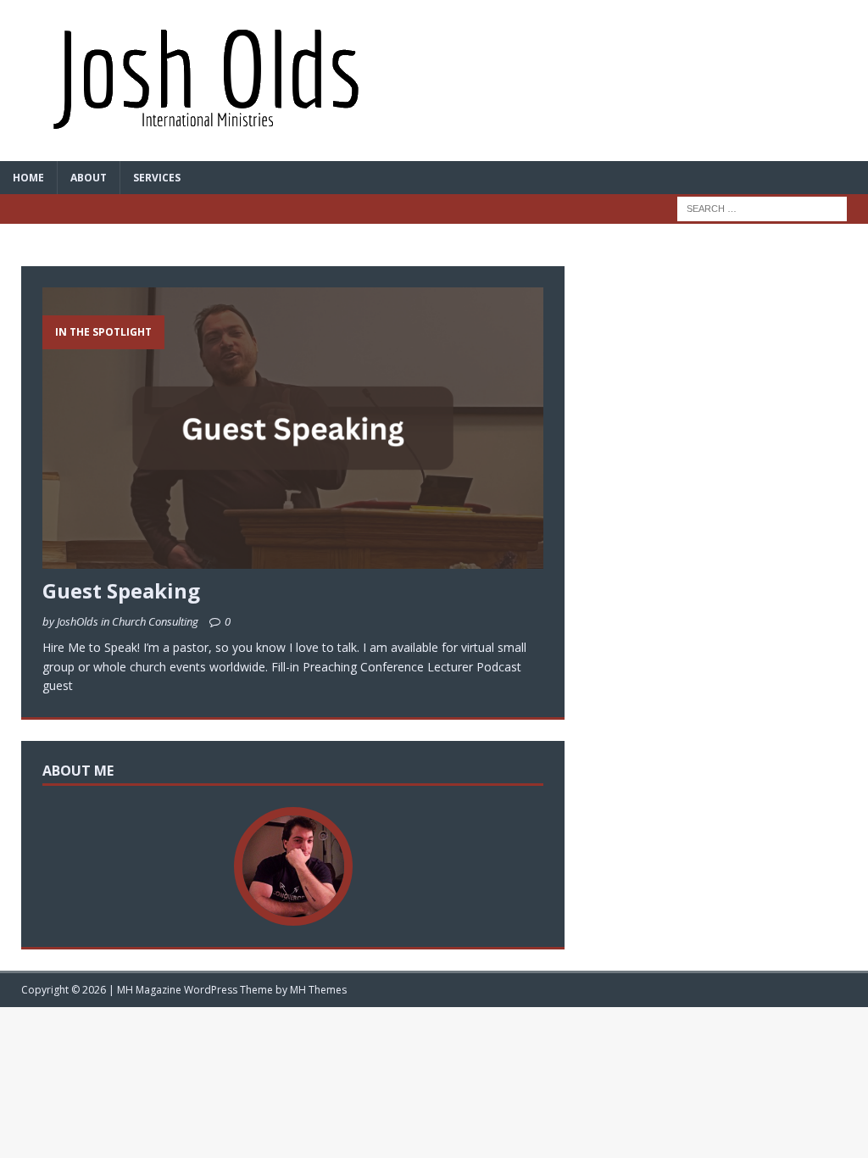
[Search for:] (762, 207)
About (88, 177)
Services (157, 177)
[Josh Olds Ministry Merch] (434, 80)
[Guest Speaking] (292, 559)
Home (28, 177)
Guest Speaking (121, 590)
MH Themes (318, 990)
